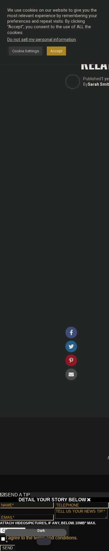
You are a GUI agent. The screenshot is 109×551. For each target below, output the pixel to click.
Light (12, 531)
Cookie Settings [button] (25, 51)
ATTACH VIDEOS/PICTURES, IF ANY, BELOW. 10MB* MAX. (48, 523)
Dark (41, 531)
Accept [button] (56, 51)
